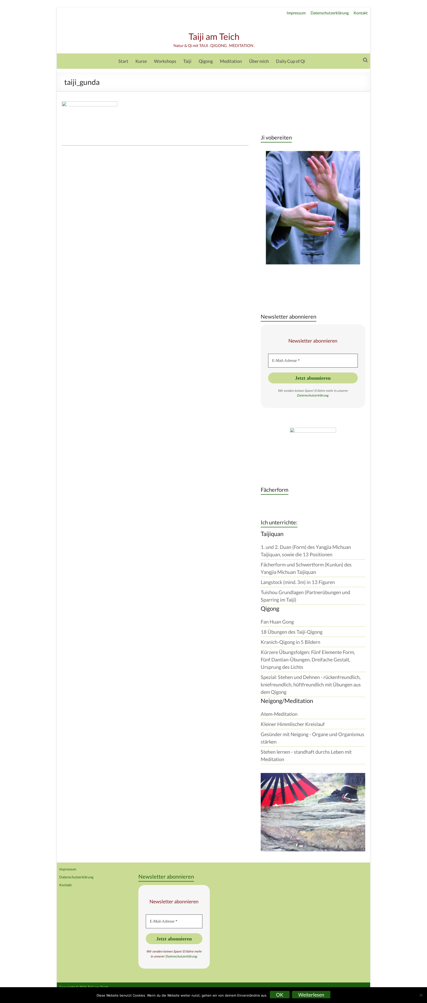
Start (123, 61)
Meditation (231, 61)
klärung (323, 395)
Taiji (187, 61)
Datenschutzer (307, 395)
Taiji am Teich (214, 36)
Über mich (259, 61)
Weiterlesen (311, 995)
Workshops (165, 61)
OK (279, 995)
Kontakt (361, 12)
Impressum (296, 12)
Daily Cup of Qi (290, 61)
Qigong (206, 61)
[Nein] (420, 995)
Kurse (141, 61)
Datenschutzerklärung (330, 12)
